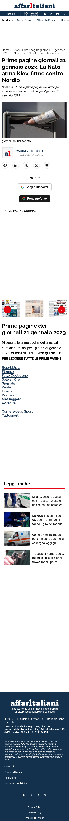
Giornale (8, 383)
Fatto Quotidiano (15, 375)
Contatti (9, 766)
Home (6, 50)
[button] (61, 309)
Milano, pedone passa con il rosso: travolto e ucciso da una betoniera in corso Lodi (47, 501)
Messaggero (11, 399)
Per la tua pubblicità (15, 783)
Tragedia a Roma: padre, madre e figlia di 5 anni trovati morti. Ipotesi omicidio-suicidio (48, 558)
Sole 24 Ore (11, 379)
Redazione (10, 777)
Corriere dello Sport (17, 411)
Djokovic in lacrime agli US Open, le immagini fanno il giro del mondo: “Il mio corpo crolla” (47, 520)
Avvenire (9, 403)
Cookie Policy (34, 812)
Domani (8, 395)
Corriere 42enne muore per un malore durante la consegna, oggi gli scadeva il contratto (48, 539)
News (16, 50)
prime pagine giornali (20, 210)
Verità (6, 387)
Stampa (8, 371)
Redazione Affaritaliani (29, 150)
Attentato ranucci (47, 20)
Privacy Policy (35, 807)
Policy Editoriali (13, 772)
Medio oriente (25, 20)
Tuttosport (10, 415)
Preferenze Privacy (34, 818)
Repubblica (11, 367)
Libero (7, 391)
